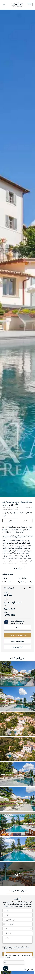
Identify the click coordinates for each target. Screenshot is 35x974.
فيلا (19, 507)
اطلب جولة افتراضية (17, 641)
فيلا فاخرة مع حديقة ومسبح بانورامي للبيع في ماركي (10, 508)
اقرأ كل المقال (17, 568)
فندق (16, 507)
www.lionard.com (18, 532)
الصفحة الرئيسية (27, 507)
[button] (25, 588)
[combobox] (17, 933)
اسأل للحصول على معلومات (17, 635)
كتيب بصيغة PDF (17, 647)
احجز (17, 627)
